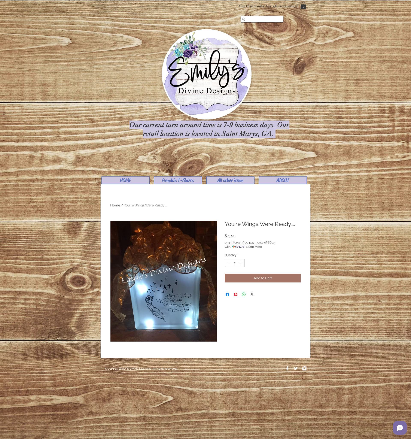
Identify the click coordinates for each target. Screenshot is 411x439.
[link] (303, 5)
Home (115, 205)
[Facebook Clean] (287, 368)
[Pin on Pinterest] (235, 294)
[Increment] (241, 263)
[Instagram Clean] (304, 368)
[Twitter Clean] (296, 368)
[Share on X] (252, 294)
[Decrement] (228, 263)
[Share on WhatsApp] (243, 294)
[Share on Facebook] (227, 294)
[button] (178, 180)
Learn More (254, 246)
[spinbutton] (234, 263)
